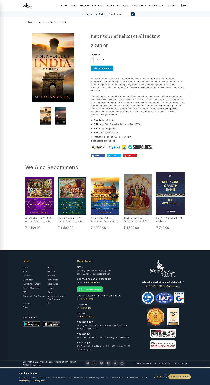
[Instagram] (101, 363)
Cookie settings (180, 363)
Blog (50, 292)
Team (50, 288)
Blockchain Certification (34, 296)
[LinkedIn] (108, 363)
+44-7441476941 (85, 316)
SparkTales (53, 284)
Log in (87, 14)
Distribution (28, 279)
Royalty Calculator (134, 5)
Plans (73, 5)
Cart (99, 14)
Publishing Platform (32, 284)
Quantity (95, 54)
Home (64, 5)
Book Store (113, 5)
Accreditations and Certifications (56, 297)
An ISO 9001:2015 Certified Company (163, 286)
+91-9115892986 (92, 282)
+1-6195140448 (84, 308)
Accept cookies (179, 377)
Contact (172, 5)
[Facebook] (88, 363)
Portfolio (98, 5)
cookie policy (24, 381)
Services (84, 5)
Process (26, 275)
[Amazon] (122, 363)
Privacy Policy (40, 381)
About (50, 267)
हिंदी (183, 5)
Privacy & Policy (162, 363)
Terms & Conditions (142, 363)
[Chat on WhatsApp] (105, 289)
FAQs (25, 292)
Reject (160, 377)
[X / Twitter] (94, 363)
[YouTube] (115, 363)
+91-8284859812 (85, 299)
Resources (156, 5)
